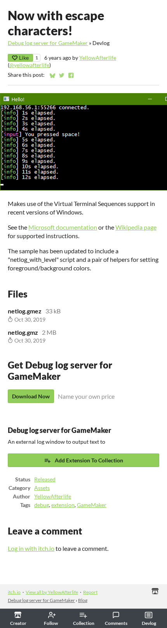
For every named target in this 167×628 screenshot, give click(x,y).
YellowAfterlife (97, 58)
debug (41, 505)
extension (63, 505)
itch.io (14, 592)
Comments (116, 623)
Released (45, 479)
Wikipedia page (136, 227)
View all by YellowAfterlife (52, 592)
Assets (42, 488)
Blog (82, 600)
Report (90, 592)
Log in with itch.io (31, 548)
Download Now (31, 396)
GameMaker (91, 505)
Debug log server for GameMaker (48, 43)
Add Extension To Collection (89, 460)
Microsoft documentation (62, 227)
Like (24, 57)
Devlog (149, 623)
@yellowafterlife (29, 65)
